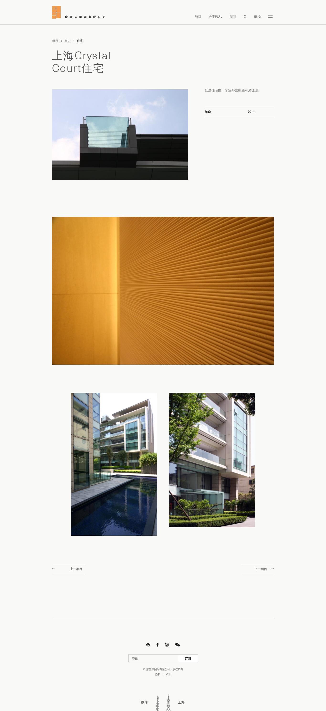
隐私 (157, 674)
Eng (257, 17)
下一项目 (261, 569)
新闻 (233, 17)
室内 (67, 41)
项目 (198, 17)
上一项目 (76, 569)
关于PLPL (215, 17)
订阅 (188, 658)
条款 (168, 674)
